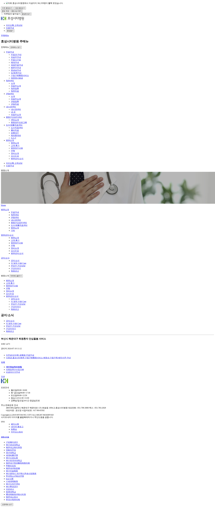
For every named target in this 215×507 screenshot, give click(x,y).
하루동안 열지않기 (12, 14)
